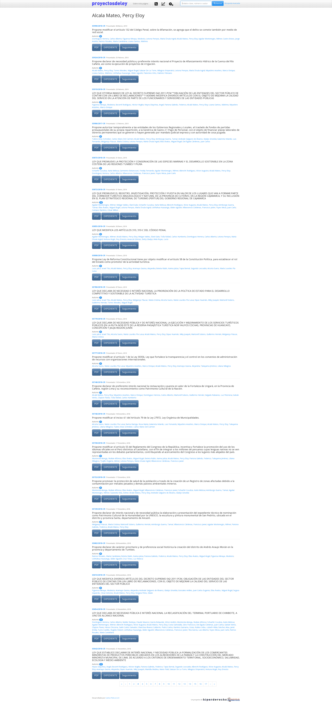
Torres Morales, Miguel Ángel (126, 70)
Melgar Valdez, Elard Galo (127, 205)
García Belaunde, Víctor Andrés (163, 622)
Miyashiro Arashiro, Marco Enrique (220, 70)
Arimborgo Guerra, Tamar (167, 139)
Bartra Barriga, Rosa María (137, 424)
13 (185, 684)
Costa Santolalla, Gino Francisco (181, 624)
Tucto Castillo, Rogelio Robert (110, 630)
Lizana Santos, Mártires (138, 41)
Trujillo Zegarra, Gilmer (110, 461)
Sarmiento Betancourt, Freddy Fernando (137, 170)
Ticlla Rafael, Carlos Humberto (173, 236)
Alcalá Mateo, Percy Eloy (187, 38)
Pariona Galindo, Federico (175, 104)
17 (206, 684)
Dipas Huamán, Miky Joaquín (207, 300)
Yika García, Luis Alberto (198, 630)
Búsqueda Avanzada (232, 3)
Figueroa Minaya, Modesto (134, 38)
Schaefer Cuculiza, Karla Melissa (105, 170)
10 (169, 684)
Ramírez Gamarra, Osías (184, 627)
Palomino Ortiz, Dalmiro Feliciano (158, 73)
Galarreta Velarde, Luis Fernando (163, 424)
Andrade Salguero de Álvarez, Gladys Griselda (197, 139)
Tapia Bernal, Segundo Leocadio (193, 268)
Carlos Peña (110, 698)
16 (200, 684)
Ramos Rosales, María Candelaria (113, 41)
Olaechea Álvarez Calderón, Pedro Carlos (155, 627)
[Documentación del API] (171, 4)
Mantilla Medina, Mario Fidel (157, 669)
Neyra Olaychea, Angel (154, 104)
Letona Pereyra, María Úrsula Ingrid (161, 38)
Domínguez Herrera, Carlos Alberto (107, 38)
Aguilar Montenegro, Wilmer (210, 38)
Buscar (219, 3)
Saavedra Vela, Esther (119, 493)
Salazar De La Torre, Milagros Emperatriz (156, 70)
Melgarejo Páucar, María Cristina (115, 141)
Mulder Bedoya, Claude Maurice (136, 622)
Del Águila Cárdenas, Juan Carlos (196, 141)
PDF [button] (96, 47)
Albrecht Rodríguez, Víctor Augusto (194, 170)
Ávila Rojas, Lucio (161, 239)
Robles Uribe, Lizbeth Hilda (206, 627)
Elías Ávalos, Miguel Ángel (171, 141)
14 (190, 684)
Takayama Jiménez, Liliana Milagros (216, 366)
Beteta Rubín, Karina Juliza (167, 268)
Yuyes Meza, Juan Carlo (166, 173)
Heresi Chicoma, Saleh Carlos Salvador (121, 627)
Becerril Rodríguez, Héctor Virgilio (130, 104)
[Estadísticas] (163, 3)
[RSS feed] (156, 3)
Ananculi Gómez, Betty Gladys (140, 239)
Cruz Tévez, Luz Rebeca (133, 558)
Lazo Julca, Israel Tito (101, 268)
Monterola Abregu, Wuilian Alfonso (106, 458)
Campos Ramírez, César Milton (105, 210)
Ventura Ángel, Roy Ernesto (114, 239)
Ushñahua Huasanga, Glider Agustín (128, 73)
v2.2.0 (117, 698)
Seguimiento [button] (129, 47)
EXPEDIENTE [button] (110, 47)
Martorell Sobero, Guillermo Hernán (206, 334)
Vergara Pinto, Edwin (144, 593)
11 (174, 684)
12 (179, 684)
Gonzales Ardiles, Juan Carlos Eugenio (194, 590)
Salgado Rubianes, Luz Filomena (218, 395)
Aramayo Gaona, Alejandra (144, 268)
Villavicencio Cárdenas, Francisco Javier (139, 173)
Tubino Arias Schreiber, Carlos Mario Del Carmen (112, 139)
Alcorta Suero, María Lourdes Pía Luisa (177, 300)
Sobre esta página (140, 3)
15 (195, 684)
